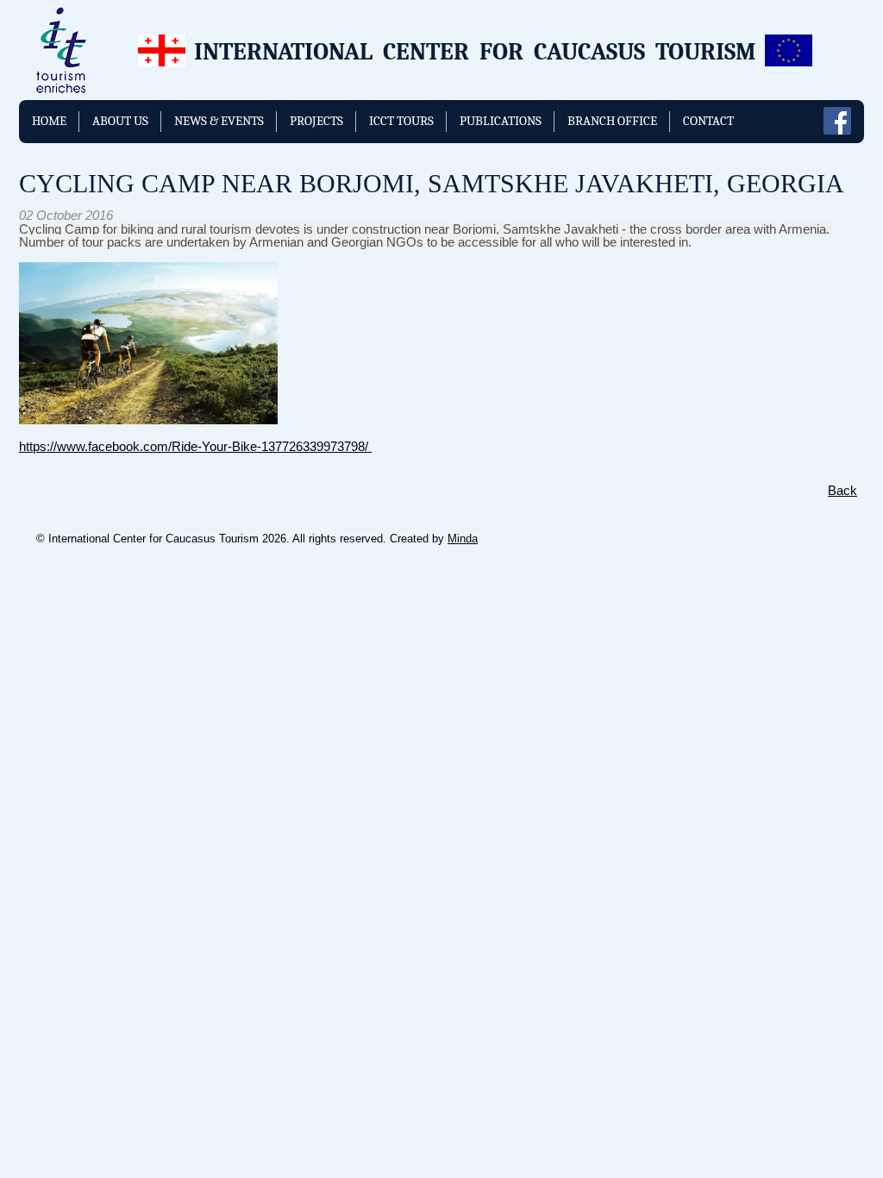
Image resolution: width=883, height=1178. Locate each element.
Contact (708, 120)
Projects (316, 120)
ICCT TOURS (401, 120)
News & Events (219, 120)
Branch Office (612, 120)
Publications (501, 120)
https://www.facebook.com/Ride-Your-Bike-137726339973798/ (195, 446)
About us (120, 120)
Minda (463, 538)
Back (842, 490)
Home (49, 120)
